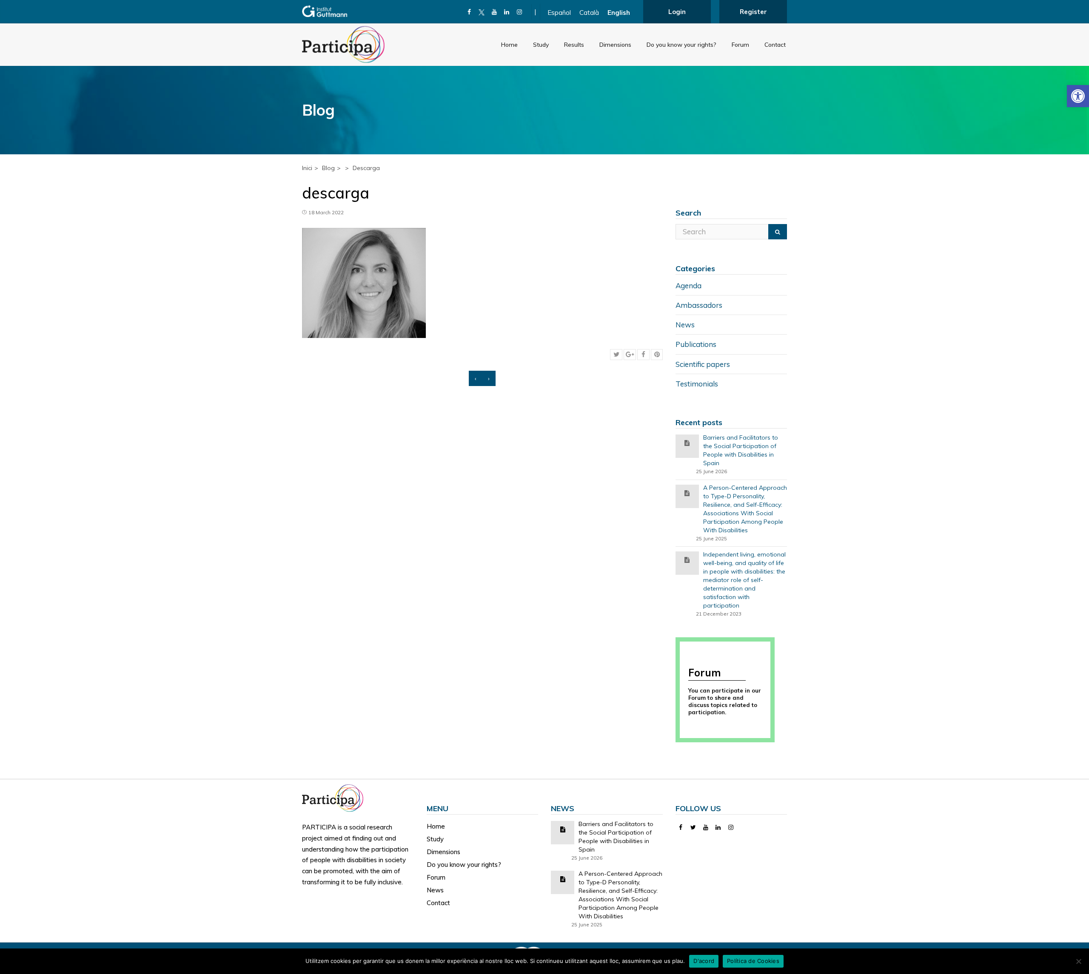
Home (509, 44)
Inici (307, 168)
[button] (1078, 96)
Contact (775, 44)
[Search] (777, 231)
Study (541, 44)
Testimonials (697, 383)
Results (574, 44)
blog (328, 168)
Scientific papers (703, 364)
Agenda (688, 285)
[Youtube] (494, 12)
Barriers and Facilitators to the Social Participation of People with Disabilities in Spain (740, 450)
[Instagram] (519, 12)
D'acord (703, 960)
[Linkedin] (507, 12)
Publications (696, 344)
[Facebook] (469, 12)
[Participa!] (335, 797)
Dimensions (615, 44)
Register (753, 12)
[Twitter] (693, 827)
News (685, 324)
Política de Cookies (753, 960)
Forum (740, 44)
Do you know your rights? (681, 44)
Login (677, 12)
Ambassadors (699, 305)
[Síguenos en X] (481, 12)
